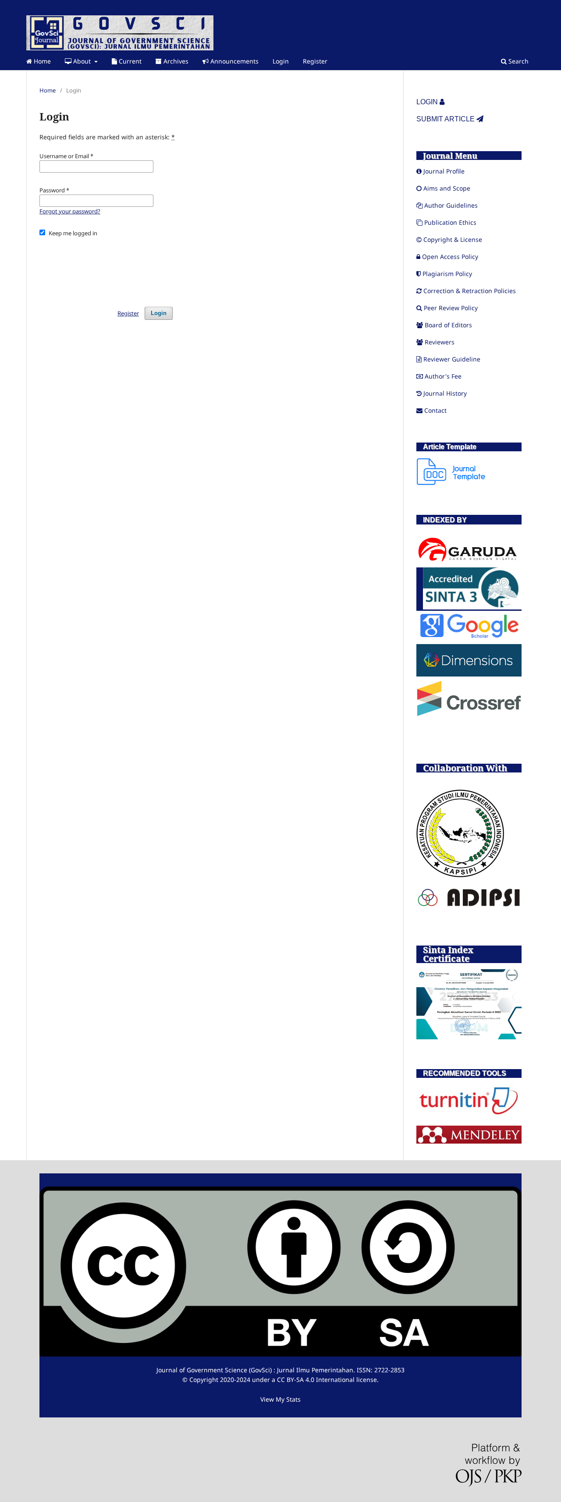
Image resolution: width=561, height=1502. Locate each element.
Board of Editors (448, 325)
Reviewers (439, 342)
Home (41, 61)
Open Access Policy (450, 256)
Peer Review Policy (451, 308)
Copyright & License (452, 239)
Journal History (445, 393)
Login (281, 61)
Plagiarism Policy (447, 273)
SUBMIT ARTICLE (446, 119)
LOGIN (428, 102)
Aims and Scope (446, 188)
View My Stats (280, 1399)
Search (518, 61)
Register (315, 61)
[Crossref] (469, 714)
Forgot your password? (69, 211)
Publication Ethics (450, 222)
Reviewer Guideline (451, 359)
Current (129, 61)
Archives (175, 61)
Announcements (234, 61)
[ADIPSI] (469, 905)
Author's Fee (443, 376)
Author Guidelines (451, 205)
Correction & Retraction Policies (469, 291)
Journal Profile (444, 171)
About (81, 61)
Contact (435, 410)
